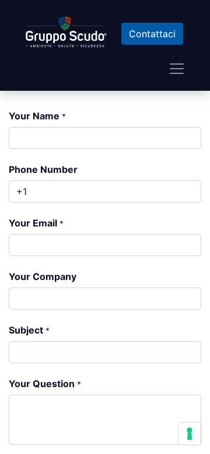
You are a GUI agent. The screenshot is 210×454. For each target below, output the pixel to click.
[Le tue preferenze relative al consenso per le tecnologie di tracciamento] (189, 434)
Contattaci (152, 34)
